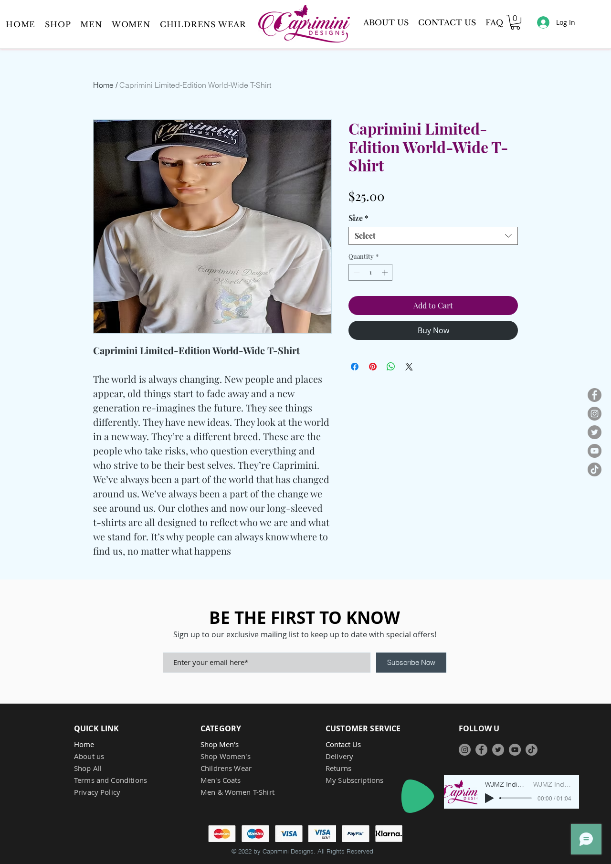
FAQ (494, 22)
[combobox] (433, 236)
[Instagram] (594, 414)
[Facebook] (594, 395)
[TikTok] (594, 469)
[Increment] (385, 272)
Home (103, 85)
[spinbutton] (370, 272)
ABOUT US (386, 22)
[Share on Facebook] (354, 366)
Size (358, 218)
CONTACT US (447, 22)
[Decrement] (355, 272)
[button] (90, 24)
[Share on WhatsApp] (391, 366)
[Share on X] (409, 366)
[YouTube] (594, 451)
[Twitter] (594, 432)
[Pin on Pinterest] (373, 366)
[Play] (417, 796)
